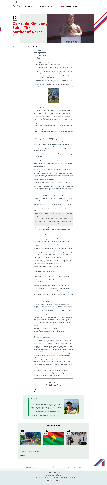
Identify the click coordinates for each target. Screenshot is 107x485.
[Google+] (91, 467)
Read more (59, 475)
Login (93, 6)
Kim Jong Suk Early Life (39, 50)
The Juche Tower (41, 324)
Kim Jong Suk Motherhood (40, 55)
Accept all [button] (49, 480)
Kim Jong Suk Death (38, 58)
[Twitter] (34, 391)
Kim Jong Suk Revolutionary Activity (42, 53)
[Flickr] (85, 467)
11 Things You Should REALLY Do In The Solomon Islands (36, 447)
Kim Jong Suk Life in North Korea (41, 57)
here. (57, 415)
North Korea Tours (53, 385)
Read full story (22, 455)
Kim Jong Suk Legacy (38, 60)
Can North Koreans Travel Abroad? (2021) (78, 447)
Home (14, 12)
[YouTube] (80, 467)
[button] (53, 483)
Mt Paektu (65, 254)
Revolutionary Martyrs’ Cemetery (41, 330)
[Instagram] (74, 467)
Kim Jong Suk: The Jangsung (40, 52)
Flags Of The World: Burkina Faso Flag (54, 447)
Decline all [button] (57, 480)
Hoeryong (61, 110)
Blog (16, 12)
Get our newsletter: (16, 467)
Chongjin (36, 276)
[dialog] (53, 478)
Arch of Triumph (50, 324)
